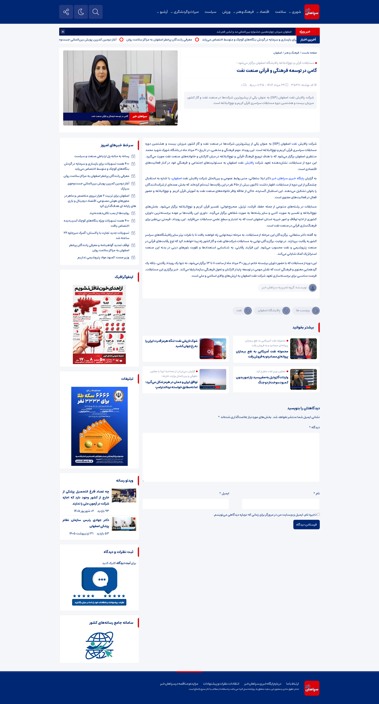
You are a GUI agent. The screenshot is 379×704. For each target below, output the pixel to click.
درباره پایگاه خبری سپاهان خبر (262, 683)
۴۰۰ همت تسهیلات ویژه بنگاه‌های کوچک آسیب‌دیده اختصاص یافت (96, 223)
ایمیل (224, 493)
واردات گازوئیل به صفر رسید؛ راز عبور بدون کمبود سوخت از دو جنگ (262, 380)
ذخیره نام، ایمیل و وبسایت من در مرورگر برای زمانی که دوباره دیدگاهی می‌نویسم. (265, 514)
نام (316, 493)
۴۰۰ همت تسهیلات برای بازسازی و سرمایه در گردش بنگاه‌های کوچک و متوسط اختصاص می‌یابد (280, 39)
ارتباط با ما (292, 683)
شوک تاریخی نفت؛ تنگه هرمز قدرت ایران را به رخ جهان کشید (171, 343)
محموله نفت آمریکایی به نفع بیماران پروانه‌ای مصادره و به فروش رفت (262, 354)
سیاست (210, 12)
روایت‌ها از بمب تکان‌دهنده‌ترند (109, 213)
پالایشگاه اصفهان (269, 310)
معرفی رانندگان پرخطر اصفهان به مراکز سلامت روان (177, 39)
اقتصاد (264, 12)
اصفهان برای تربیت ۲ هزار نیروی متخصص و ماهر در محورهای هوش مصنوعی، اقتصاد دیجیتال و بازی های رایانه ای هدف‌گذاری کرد (100, 201)
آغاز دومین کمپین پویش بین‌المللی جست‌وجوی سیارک (99, 39)
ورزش (226, 12)
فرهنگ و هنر (245, 12)
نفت (295, 143)
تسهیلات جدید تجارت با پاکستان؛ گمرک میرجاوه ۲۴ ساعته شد (96, 235)
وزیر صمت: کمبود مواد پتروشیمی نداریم (103, 257)
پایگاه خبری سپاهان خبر (288, 178)
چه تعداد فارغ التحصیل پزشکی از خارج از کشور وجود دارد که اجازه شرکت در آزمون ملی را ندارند (86, 497)
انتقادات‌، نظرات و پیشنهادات (221, 683)
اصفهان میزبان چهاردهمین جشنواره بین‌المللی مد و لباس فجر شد (254, 31)
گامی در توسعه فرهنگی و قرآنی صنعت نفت (277, 71)
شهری (296, 12)
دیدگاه (314, 427)
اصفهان (277, 52)
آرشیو (164, 12)
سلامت (280, 12)
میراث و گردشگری (186, 12)
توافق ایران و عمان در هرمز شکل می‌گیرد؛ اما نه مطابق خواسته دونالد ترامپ (171, 384)
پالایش (249, 162)
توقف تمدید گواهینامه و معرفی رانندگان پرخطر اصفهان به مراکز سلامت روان (99, 247)
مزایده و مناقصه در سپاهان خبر (179, 683)
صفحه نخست (309, 52)
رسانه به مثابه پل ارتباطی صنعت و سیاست (101, 156)
